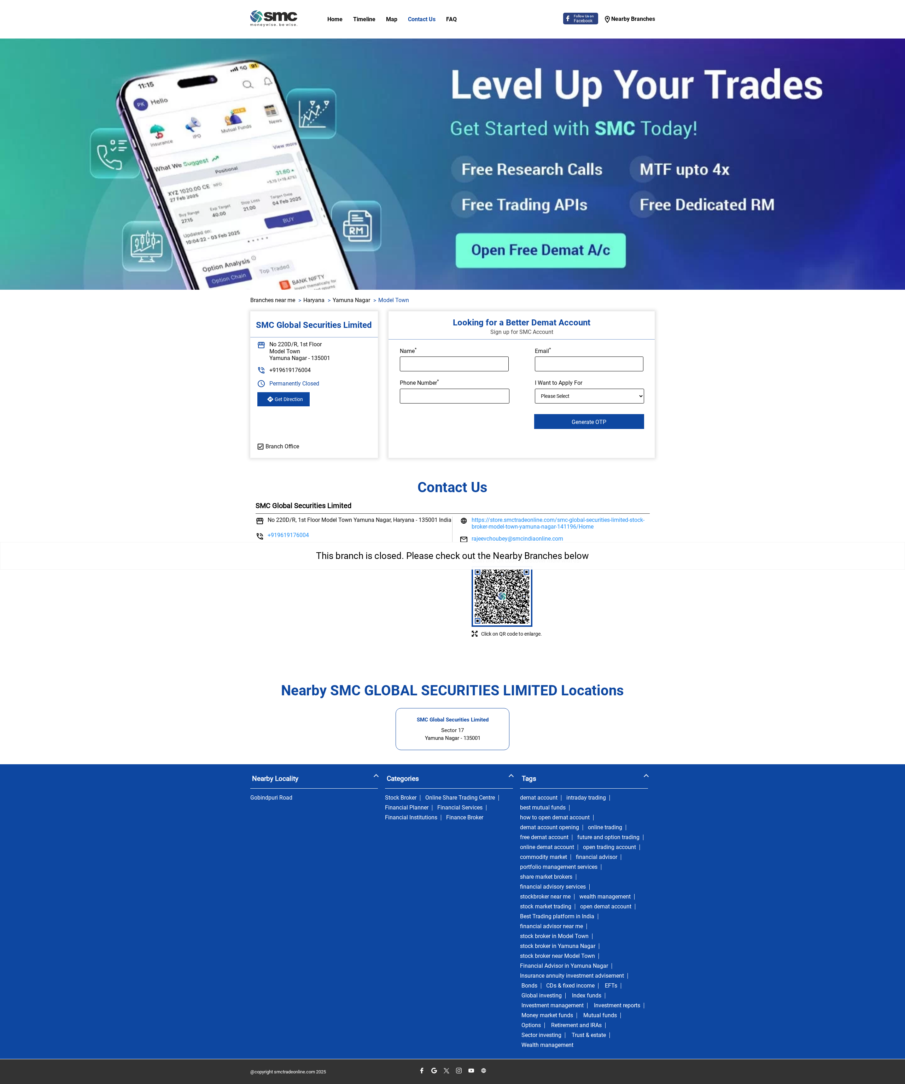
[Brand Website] (483, 1070)
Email (543, 350)
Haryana (314, 300)
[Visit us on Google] (434, 1070)
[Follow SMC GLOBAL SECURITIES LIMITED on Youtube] (471, 1070)
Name (408, 350)
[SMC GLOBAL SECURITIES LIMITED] (273, 19)
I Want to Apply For (558, 382)
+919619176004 (290, 370)
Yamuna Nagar (351, 300)
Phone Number (419, 382)
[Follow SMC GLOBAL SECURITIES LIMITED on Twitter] (446, 1070)
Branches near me (272, 300)
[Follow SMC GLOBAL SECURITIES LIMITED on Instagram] (458, 1070)
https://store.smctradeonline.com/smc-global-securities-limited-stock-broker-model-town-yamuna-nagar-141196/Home (558, 523)
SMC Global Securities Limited (453, 720)
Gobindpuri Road (271, 798)
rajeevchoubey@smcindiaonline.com (517, 538)
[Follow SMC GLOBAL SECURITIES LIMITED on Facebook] (421, 1070)
